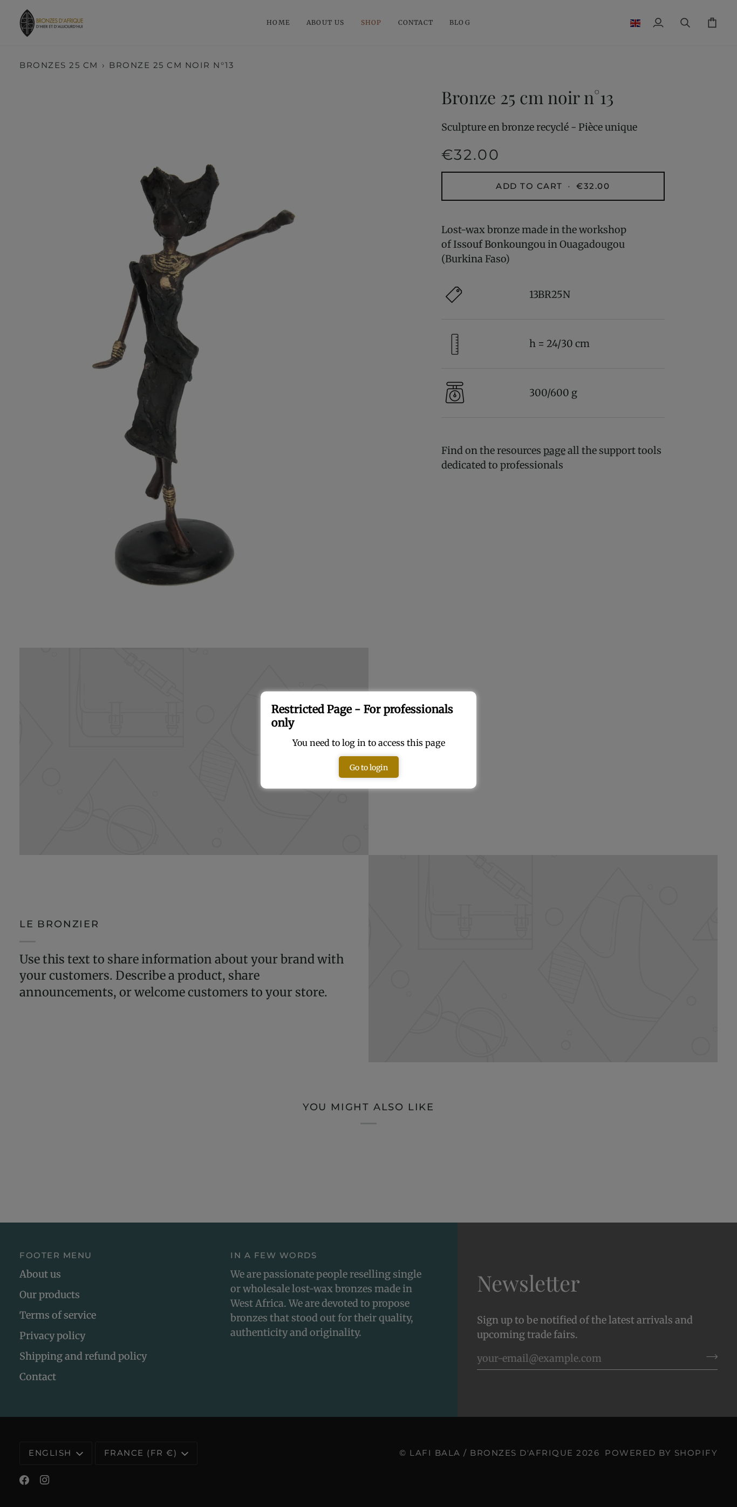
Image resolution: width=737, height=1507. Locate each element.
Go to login (369, 767)
